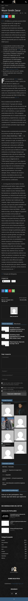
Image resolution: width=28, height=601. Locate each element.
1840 (18, 49)
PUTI (3, 483)
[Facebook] (12, 593)
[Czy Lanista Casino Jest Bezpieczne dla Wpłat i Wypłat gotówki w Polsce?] (7, 410)
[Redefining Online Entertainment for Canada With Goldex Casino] (5, 336)
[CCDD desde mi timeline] (7, 444)
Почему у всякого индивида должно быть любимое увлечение (17, 329)
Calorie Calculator (6, 478)
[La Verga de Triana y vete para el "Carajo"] (7, 423)
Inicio (2, 5)
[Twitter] (16, 593)
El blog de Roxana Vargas (16, 528)
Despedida (8, 475)
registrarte (22, 497)
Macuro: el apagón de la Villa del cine (7, 300)
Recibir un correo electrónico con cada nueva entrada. (14, 391)
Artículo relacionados (7, 323)
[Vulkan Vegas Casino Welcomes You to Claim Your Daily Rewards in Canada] (7, 436)
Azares (6, 5)
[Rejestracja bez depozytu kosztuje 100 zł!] (5, 343)
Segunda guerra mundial (12, 69)
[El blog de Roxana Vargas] (5, 530)
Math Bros (4, 466)
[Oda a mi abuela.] (6, 403)
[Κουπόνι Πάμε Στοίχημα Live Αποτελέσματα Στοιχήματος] (20, 421)
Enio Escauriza (6, 13)
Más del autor (17, 323)
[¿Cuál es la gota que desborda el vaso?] (5, 523)
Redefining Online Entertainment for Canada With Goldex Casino (17, 336)
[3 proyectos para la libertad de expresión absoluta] (5, 516)
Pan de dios (11, 466)
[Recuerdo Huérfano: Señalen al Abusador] (20, 408)
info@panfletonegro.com (17, 583)
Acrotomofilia (23, 300)
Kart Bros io (5, 470)
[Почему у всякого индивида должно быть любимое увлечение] (5, 329)
